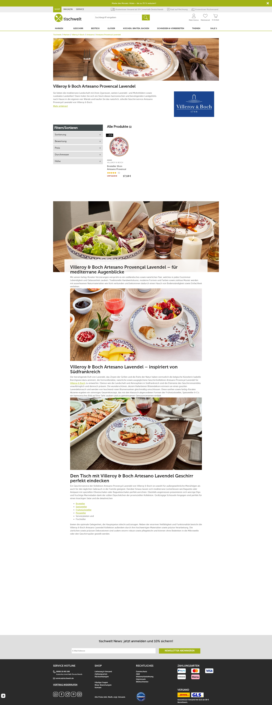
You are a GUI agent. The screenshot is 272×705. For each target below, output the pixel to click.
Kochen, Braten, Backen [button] (136, 28)
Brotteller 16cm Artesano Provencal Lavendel (116, 167)
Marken (66, 35)
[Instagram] (67, 696)
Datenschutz (141, 672)
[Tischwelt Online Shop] (68, 18)
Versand (121, 697)
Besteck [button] (95, 28)
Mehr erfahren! (60, 106)
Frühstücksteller (84, 510)
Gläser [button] (111, 28)
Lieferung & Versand (103, 672)
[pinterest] (73, 696)
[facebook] (61, 696)
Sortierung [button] (60, 134)
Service (80, 9)
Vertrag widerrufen (65, 685)
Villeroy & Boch (78, 35)
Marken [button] (59, 28)
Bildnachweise (142, 682)
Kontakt (98, 688)
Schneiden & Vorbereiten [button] (170, 28)
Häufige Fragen (101, 682)
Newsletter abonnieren (180, 651)
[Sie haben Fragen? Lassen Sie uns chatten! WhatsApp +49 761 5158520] (55, 696)
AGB (138, 674)
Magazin (68, 9)
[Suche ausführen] (146, 17)
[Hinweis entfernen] (268, 3)
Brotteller (80, 503)
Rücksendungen (102, 677)
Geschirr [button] (78, 28)
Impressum (141, 679)
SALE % (213, 28)
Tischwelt (57, 35)
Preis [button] (57, 148)
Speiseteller (81, 506)
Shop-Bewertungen (103, 685)
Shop (57, 9)
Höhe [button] (58, 161)
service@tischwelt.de (65, 678)
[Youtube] (79, 696)
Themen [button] (196, 28)
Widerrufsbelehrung (144, 677)
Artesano (90, 35)
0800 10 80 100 (63, 672)
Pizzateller (81, 513)
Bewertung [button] (60, 141)
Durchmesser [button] (62, 154)
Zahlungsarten (101, 674)
